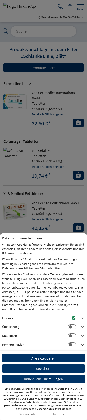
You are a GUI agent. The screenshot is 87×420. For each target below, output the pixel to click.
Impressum (60, 414)
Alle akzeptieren (43, 358)
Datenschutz (27, 414)
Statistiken (9, 336)
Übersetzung (10, 327)
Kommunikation (13, 345)
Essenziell (9, 318)
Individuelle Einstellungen (43, 379)
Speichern (43, 368)
